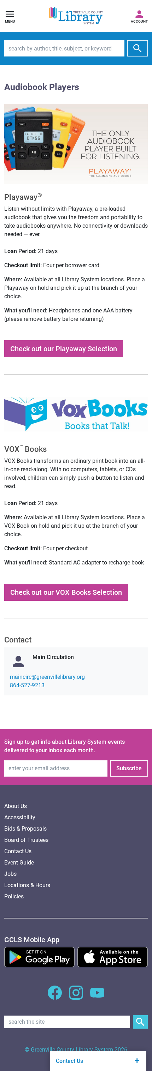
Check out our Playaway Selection (63, 349)
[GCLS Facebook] (54, 996)
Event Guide (19, 862)
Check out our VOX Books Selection (66, 592)
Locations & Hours (27, 885)
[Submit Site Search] (140, 1022)
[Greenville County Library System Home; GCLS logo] (76, 16)
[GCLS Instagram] (76, 996)
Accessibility (19, 817)
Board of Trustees (26, 840)
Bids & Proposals (25, 828)
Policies (14, 896)
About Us (15, 806)
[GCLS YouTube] (97, 996)
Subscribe (129, 768)
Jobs (10, 873)
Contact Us (17, 851)
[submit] (137, 48)
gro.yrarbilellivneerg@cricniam (47, 677)
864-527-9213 (27, 685)
